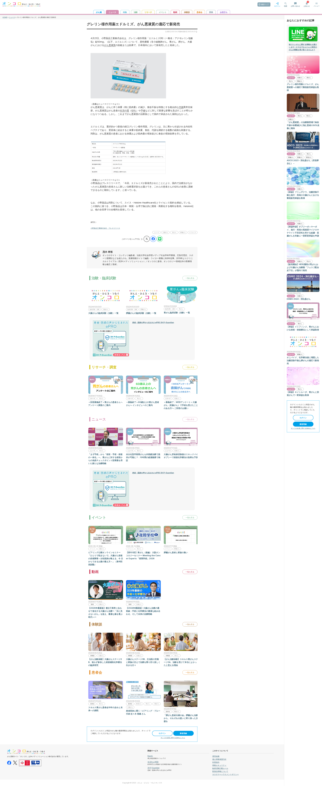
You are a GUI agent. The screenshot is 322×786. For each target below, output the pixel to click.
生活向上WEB (153, 762)
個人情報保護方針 (219, 759)
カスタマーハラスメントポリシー (225, 774)
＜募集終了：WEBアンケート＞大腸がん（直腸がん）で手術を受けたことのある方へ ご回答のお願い (181, 405)
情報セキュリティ (219, 765)
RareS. (150, 756)
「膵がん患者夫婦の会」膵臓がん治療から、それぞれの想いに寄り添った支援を (181, 718)
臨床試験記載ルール (220, 768)
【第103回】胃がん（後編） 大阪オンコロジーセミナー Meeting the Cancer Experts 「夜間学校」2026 (143, 555)
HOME (5, 17)
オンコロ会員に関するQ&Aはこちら (173, 738)
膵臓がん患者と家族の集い (176, 552)
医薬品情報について (220, 771)
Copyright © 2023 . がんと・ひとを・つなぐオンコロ (142, 783)
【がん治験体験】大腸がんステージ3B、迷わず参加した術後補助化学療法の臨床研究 (105, 662)
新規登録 (183, 733)
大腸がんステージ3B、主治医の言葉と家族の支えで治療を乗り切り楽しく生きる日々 (143, 662)
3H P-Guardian (153, 768)
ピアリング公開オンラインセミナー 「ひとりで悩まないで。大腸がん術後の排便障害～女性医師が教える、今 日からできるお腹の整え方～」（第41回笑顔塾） (105, 558)
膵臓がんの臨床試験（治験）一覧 (141, 313)
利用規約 (215, 762)
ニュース (12, 17)
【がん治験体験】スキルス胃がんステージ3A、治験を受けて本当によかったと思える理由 (181, 662)
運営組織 (215, 756)
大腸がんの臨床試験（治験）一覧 (103, 313)
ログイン (162, 733)
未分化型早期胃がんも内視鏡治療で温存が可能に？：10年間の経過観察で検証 (143, 457)
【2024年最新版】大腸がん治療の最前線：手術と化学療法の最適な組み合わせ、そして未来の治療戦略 (143, 611)
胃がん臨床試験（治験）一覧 (177, 312)
